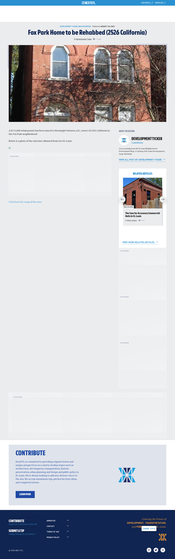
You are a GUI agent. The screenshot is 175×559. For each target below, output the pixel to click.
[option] (142, 201)
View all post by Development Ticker (140, 159)
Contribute (146, 2)
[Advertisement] (60, 176)
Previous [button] (121, 199)
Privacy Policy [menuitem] (53, 537)
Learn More (25, 494)
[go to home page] (88, 3)
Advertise (159, 2)
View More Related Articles (138, 242)
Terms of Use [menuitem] (53, 532)
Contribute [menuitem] (23, 522)
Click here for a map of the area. (25, 201)
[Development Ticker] (124, 140)
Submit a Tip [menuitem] (22, 532)
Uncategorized (84, 26)
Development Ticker (68, 26)
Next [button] (164, 199)
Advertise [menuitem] (51, 521)
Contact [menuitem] (51, 526)
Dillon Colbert (132, 220)
